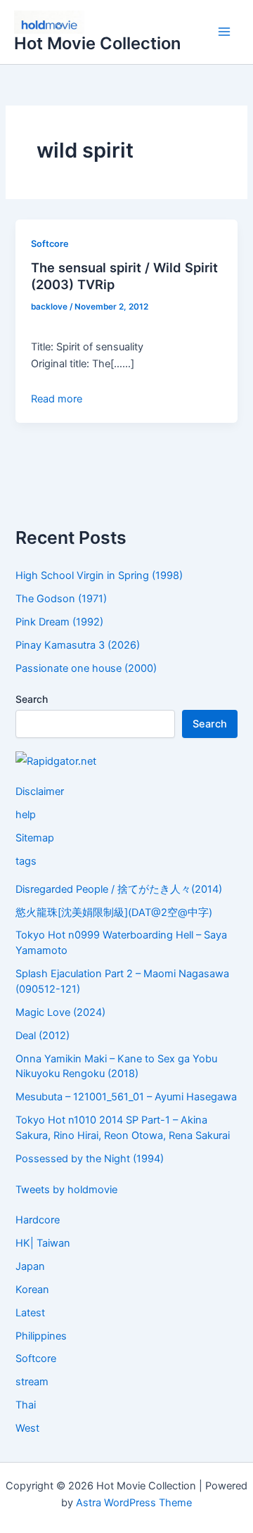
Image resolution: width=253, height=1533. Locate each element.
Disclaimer (39, 791)
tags (26, 861)
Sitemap (34, 838)
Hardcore (37, 1220)
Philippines (41, 1336)
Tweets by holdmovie (66, 1189)
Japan (30, 1266)
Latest (30, 1312)
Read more (56, 399)
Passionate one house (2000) (86, 668)
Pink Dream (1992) (59, 622)
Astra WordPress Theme (134, 1502)
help (25, 814)
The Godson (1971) (61, 598)
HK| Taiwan (42, 1243)
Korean (32, 1289)
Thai (25, 1405)
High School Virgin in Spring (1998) (99, 575)
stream (31, 1381)
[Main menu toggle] (224, 32)
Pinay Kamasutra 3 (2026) (77, 645)
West (27, 1428)
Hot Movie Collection (97, 43)
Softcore (50, 243)
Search (31, 699)
